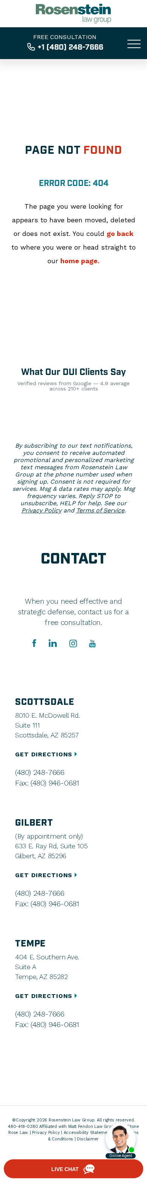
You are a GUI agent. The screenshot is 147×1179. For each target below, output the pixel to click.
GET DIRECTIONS (45, 754)
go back (120, 233)
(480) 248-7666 (39, 772)
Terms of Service (100, 510)
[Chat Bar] (73, 1169)
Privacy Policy (41, 510)
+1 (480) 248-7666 (70, 47)
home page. (80, 261)
